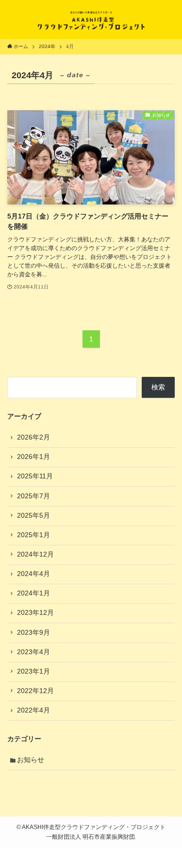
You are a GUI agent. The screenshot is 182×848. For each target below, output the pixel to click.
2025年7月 (33, 496)
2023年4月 (33, 652)
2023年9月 (33, 632)
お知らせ (30, 759)
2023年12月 (35, 612)
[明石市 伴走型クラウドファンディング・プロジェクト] (91, 19)
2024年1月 (33, 593)
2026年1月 (33, 456)
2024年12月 (35, 554)
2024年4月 (33, 573)
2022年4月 (33, 710)
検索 (158, 387)
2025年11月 (35, 476)
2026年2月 (33, 437)
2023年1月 (33, 671)
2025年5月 (33, 515)
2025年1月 (33, 535)
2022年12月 (35, 691)
